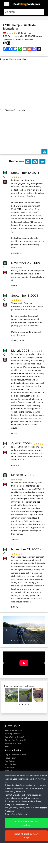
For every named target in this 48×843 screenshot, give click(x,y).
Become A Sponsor (13, 743)
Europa (37, 36)
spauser (14, 539)
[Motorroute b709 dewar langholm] (25, 695)
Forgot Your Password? (15, 740)
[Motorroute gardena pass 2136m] (11, 695)
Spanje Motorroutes (12, 39)
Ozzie (14, 285)
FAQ (7, 746)
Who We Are (10, 764)
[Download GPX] (44, 151)
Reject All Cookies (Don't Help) (26, 835)
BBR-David (8, 36)
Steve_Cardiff (17, 340)
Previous (8, 695)
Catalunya (28, 39)
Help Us (8, 770)
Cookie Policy (21, 804)
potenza (15, 465)
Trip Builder (10, 761)
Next (39, 695)
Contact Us (10, 767)
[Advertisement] (24, 85)
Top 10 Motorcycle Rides (15, 754)
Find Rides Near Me (13, 730)
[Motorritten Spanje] (4, 32)
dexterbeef (16, 252)
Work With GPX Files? (14, 736)
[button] (6, 630)
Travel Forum (11, 757)
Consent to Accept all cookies (26, 823)
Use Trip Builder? (12, 733)
